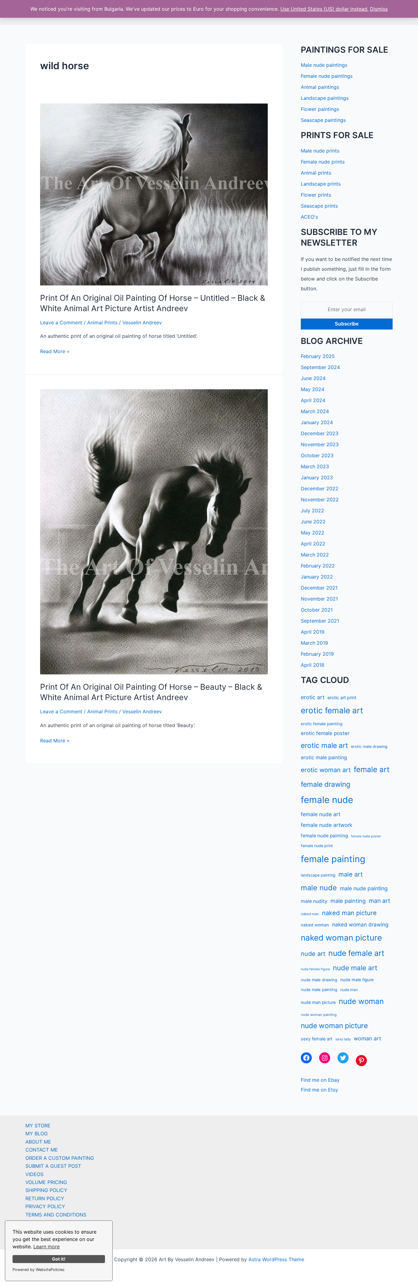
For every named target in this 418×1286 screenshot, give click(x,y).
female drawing (325, 784)
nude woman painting (319, 1015)
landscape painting (318, 875)
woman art (367, 1038)
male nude (319, 887)
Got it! (58, 1258)
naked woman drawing (360, 925)
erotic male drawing (369, 746)
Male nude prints (320, 151)
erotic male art (324, 745)
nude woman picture (334, 1025)
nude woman (361, 1001)
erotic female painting (321, 723)
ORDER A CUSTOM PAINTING (59, 1158)
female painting (333, 859)
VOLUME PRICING (46, 1182)
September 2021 (320, 621)
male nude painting (364, 888)
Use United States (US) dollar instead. (324, 9)
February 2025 (318, 356)
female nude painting (324, 836)
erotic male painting (324, 757)
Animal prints (316, 173)
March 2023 (315, 466)
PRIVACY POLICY (45, 1206)
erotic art (312, 697)
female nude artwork (326, 825)
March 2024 (315, 411)
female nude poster (366, 836)
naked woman (315, 924)
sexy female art (316, 1038)
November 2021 (319, 599)
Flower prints (316, 195)
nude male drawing (319, 979)
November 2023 (320, 444)
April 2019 (312, 632)
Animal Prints (102, 322)
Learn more (46, 1246)
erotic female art (332, 710)
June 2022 (313, 522)
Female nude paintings (327, 76)
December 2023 (319, 433)
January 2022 (317, 577)
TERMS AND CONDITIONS (55, 1215)
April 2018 (312, 665)
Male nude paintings (324, 65)
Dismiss (379, 9)
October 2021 (317, 610)
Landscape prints (321, 184)
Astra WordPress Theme (276, 1259)
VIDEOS (34, 1174)
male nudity (314, 901)
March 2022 (315, 555)
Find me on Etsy (319, 1090)
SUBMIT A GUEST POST (53, 1166)
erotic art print (341, 697)
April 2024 (313, 400)
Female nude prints (323, 162)
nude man (349, 989)
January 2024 (317, 422)
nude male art (355, 968)
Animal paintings (320, 87)
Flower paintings (320, 109)
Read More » (54, 351)
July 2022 (312, 510)
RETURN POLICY (44, 1198)
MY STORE (37, 1125)
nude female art (356, 953)
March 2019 (314, 643)
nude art (313, 953)
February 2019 (317, 654)
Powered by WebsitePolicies (39, 1269)
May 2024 (312, 389)
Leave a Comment (61, 322)
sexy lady (343, 1039)
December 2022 (319, 488)
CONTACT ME (41, 1150)
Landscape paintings (325, 98)
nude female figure (315, 969)
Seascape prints (319, 206)
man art (379, 900)
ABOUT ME (38, 1142)
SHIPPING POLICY (46, 1190)
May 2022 (312, 533)
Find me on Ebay (320, 1080)
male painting (348, 900)
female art (372, 769)
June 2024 (313, 378)
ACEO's (309, 217)
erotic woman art (326, 770)
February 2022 (318, 566)
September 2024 (320, 367)
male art (350, 874)
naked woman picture (341, 937)
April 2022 (313, 544)
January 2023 (317, 477)
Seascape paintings (323, 120)
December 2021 (319, 588)
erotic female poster (325, 733)
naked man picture (349, 913)
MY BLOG (36, 1133)
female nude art (320, 814)
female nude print (317, 845)
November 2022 (320, 499)
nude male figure (357, 979)
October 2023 (317, 455)
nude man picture (318, 1002)
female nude (327, 799)
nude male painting (319, 989)
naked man (310, 914)
